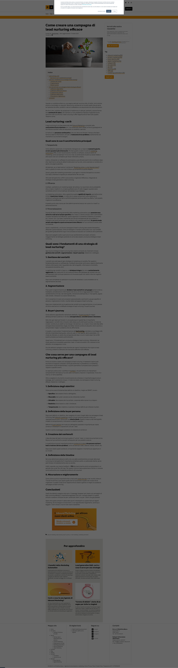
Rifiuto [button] (114, 11)
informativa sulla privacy (86, 4)
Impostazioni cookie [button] (101, 11)
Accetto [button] (108, 11)
